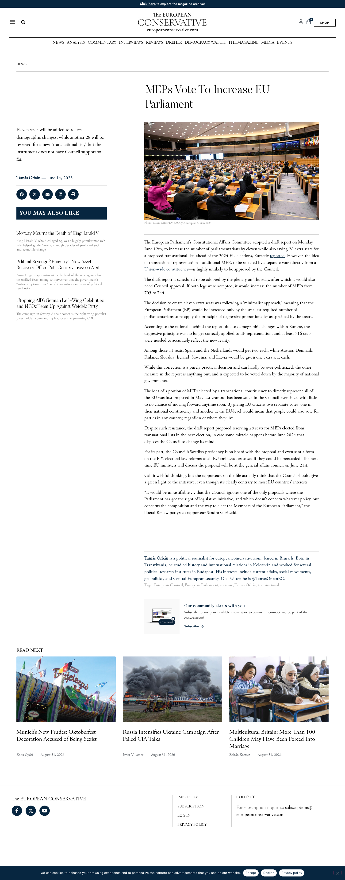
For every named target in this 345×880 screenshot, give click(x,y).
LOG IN (184, 816)
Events (284, 43)
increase (226, 585)
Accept (250, 873)
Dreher (174, 43)
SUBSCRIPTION (190, 806)
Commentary (102, 43)
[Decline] (337, 873)
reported (277, 256)
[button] (23, 22)
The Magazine (243, 43)
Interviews (131, 43)
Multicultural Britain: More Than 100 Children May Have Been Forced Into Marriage (272, 739)
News (58, 43)
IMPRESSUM (188, 797)
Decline (269, 873)
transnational (268, 585)
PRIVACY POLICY (192, 825)
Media (267, 43)
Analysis (76, 43)
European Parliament (201, 585)
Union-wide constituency (166, 269)
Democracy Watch (205, 43)
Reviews (154, 43)
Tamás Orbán (245, 585)
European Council (168, 585)
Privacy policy (291, 873)
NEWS (21, 64)
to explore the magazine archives (172, 3)
